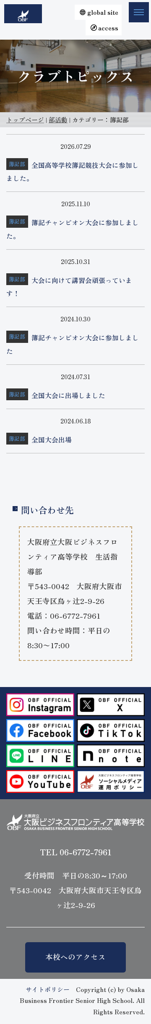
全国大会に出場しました (68, 395)
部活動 (58, 119)
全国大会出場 (51, 440)
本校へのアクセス (75, 956)
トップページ (25, 119)
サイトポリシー (48, 989)
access (108, 27)
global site (102, 12)
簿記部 (17, 164)
